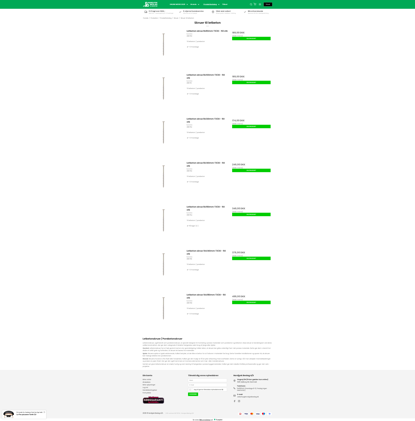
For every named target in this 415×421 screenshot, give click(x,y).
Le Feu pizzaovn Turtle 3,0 (26, 414)
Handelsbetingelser (150, 390)
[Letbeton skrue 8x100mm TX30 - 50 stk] (163, 94)
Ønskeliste (146, 382)
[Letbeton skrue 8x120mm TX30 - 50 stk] (163, 138)
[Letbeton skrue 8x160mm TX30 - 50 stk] (163, 226)
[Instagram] (239, 402)
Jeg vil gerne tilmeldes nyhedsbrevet (208, 389)
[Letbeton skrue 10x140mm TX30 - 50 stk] (163, 270)
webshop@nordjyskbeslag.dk (248, 397)
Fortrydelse (147, 393)
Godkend (193, 394)
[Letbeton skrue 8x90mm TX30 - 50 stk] (163, 50)
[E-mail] (207, 385)
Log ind (145, 387)
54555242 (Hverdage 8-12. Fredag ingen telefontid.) (252, 389)
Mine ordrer (147, 379)
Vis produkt (251, 38)
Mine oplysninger (149, 385)
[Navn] (207, 380)
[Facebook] (234, 402)
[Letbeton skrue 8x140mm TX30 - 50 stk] (163, 182)
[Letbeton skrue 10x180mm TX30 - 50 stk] (163, 314)
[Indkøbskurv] (255, 4)
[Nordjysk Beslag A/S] (150, 4)
